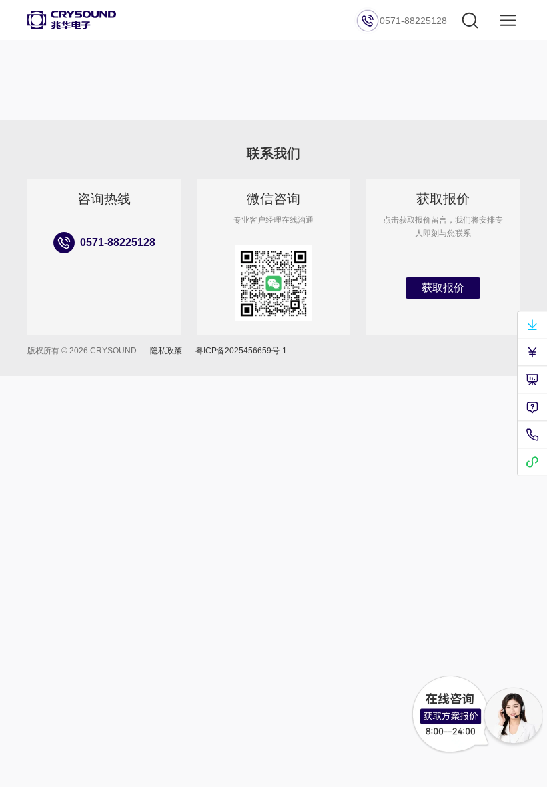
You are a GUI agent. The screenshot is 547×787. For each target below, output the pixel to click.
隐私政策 (166, 350)
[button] (508, 20)
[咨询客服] (450, 714)
